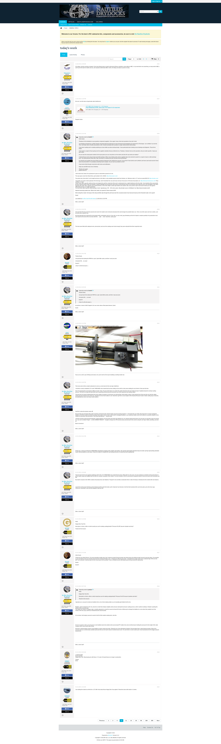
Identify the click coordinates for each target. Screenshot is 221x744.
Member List (83, 24)
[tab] (63, 55)
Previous (102, 720)
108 (146, 720)
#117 (158, 552)
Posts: (63, 83)
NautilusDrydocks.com (85, 21)
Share (68, 86)
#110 (158, 253)
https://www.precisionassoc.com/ (148, 180)
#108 (158, 133)
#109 (158, 209)
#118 (158, 586)
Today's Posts (63, 24)
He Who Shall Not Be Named (89, 198)
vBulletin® (110, 735)
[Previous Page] (143, 59)
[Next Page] (146, 59)
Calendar (90, 24)
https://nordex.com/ (153, 178)
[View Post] (92, 137)
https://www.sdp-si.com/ (112, 176)
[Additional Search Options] (158, 11)
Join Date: (64, 82)
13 (131, 720)
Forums (62, 21)
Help (144, 727)
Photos (83, 54)
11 (126, 720)
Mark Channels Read (74, 24)
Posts (63, 54)
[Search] (160, 11)
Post (68, 89)
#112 (158, 323)
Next (158, 720)
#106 (158, 64)
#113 (158, 382)
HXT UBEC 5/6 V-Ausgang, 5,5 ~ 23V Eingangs (97, 106)
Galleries (99, 21)
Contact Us (150, 727)
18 (136, 720)
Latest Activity (73, 54)
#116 (158, 519)
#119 (158, 652)
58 (141, 720)
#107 (158, 98)
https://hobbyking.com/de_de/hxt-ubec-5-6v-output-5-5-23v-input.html (103, 107)
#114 (158, 436)
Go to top (157, 727)
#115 (158, 472)
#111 (158, 287)
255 (152, 720)
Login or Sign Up (156, 1)
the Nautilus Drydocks (142, 34)
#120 (158, 687)
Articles (71, 21)
